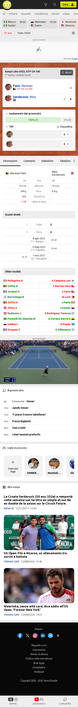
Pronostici (39, 703)
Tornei (55, 13)
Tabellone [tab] (65, 160)
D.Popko (65, 324)
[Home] (4, 13)
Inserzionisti (39, 649)
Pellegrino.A (15, 280)
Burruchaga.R (15, 297)
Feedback (39, 671)
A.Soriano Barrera (59, 318)
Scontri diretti (12, 214)
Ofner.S (12, 307)
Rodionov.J (14, 313)
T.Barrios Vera (62, 286)
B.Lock (66, 297)
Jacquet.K (13, 291)
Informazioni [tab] (10, 160)
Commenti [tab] (29, 160)
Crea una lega (13, 470)
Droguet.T (13, 329)
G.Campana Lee (61, 280)
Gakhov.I (12, 324)
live (8, 32)
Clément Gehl (11, 561)
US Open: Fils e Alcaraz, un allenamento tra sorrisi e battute (35, 554)
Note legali (39, 662)
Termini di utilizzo (39, 654)
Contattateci (39, 667)
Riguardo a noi (39, 645)
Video (66, 13)
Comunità (65, 703)
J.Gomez (65, 307)
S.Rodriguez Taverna (58, 313)
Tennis (13, 703)
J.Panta (66, 302)
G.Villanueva (63, 329)
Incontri (26, 13)
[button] (55, 4)
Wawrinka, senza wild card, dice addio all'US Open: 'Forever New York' (36, 607)
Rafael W (9, 508)
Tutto (23, 32)
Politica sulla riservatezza (39, 658)
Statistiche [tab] (47, 160)
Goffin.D (12, 286)
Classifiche (41, 13)
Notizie (13, 13)
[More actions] (74, 161)
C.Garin (66, 291)
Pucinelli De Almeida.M (21, 318)
